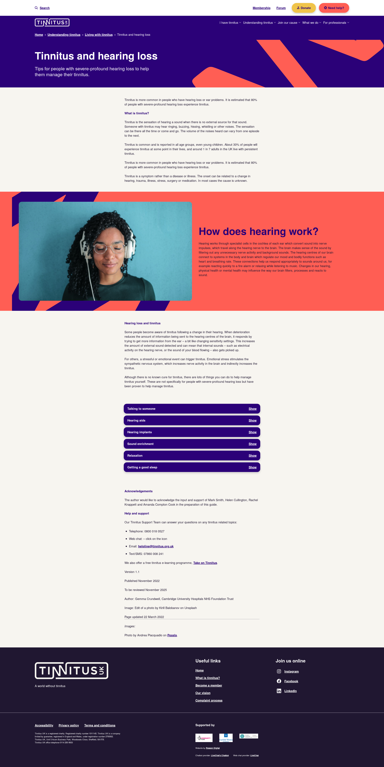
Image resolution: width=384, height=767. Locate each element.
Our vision (202, 693)
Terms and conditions (99, 725)
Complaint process (208, 700)
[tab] (192, 409)
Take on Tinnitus (205, 562)
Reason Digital (213, 748)
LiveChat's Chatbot (220, 755)
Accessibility (44, 725)
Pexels (172, 635)
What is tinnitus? (207, 678)
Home (199, 670)
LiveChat (254, 755)
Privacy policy (69, 725)
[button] (42, 8)
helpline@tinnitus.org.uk (156, 546)
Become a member (208, 685)
